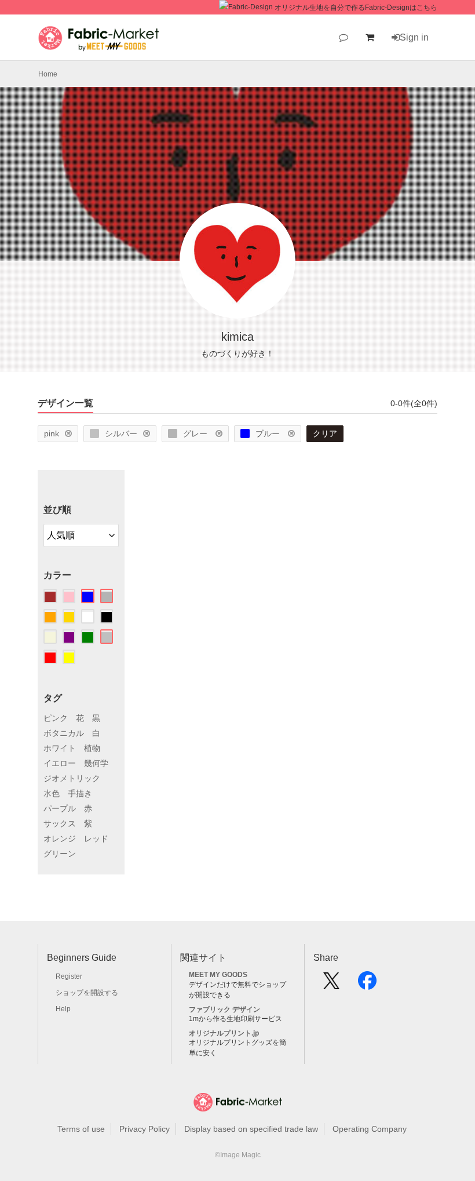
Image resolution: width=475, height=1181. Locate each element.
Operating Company (369, 1128)
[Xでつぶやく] (331, 984)
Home (47, 74)
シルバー (121, 433)
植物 (92, 748)
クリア (325, 433)
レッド (96, 838)
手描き (80, 793)
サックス (59, 823)
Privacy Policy (144, 1128)
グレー (196, 433)
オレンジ (59, 838)
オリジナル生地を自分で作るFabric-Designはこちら (356, 7)
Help (63, 1009)
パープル (59, 808)
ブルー (268, 433)
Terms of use (81, 1128)
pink (51, 433)
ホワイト (59, 748)
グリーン (59, 853)
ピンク (55, 718)
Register (69, 976)
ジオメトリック (71, 778)
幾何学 (96, 763)
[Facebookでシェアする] (367, 984)
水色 (51, 793)
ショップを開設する (87, 993)
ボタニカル (63, 733)
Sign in (414, 37)
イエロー (59, 763)
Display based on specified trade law (251, 1128)
